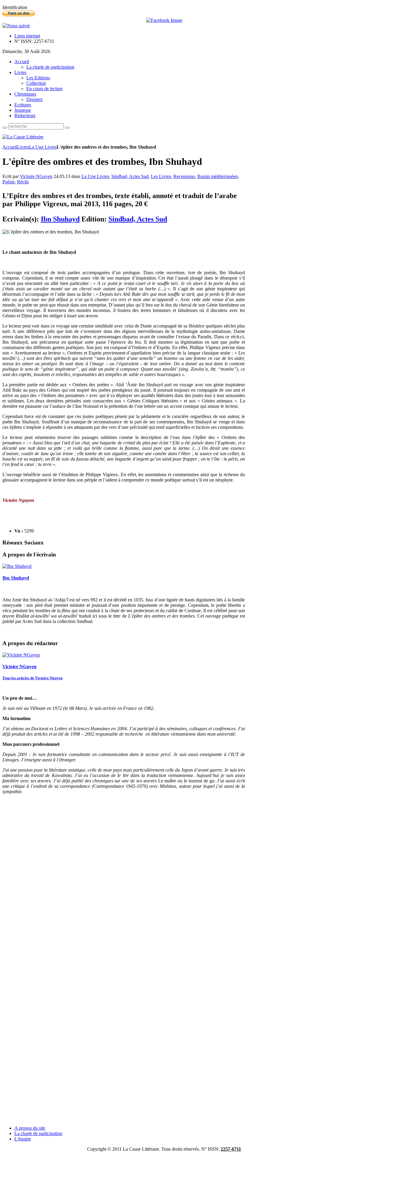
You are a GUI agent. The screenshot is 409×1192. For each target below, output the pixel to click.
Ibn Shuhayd (60, 219)
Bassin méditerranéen (217, 176)
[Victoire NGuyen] (21, 654)
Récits (23, 181)
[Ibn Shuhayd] (16, 566)
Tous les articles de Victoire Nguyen (32, 678)
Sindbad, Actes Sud (130, 176)
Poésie (8, 181)
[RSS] (16, 25)
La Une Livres (43, 147)
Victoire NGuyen (36, 176)
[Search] (4, 128)
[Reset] (67, 128)
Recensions (184, 176)
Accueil (9, 147)
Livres (23, 147)
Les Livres (161, 176)
